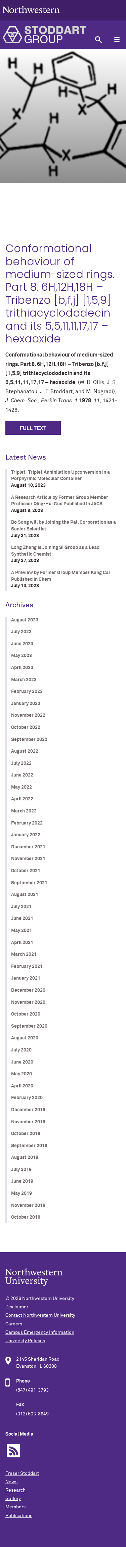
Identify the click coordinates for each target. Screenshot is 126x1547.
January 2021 (25, 978)
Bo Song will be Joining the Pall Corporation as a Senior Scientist (63, 525)
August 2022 (24, 751)
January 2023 (25, 703)
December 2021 (28, 847)
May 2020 (21, 1074)
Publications (18, 1515)
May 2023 (21, 655)
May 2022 (21, 787)
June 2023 (22, 644)
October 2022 (25, 727)
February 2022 (27, 823)
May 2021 (21, 930)
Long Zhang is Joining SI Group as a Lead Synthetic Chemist (55, 551)
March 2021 (24, 954)
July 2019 (21, 1169)
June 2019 (22, 1181)
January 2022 (25, 835)
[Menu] (117, 39)
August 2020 (24, 1038)
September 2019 (29, 1145)
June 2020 (22, 1062)
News (11, 1482)
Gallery (13, 1498)
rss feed (13, 1450)
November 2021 (28, 858)
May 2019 (21, 1193)
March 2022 (24, 811)
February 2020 (27, 1097)
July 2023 (21, 631)
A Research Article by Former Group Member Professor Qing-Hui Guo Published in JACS (59, 501)
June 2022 (22, 775)
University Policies (25, 1341)
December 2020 (28, 990)
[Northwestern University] (31, 17)
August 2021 (24, 894)
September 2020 (29, 1026)
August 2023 (24, 620)
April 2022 (22, 799)
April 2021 (22, 942)
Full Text (33, 428)
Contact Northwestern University (40, 1315)
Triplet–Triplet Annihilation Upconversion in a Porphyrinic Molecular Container (60, 475)
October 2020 (25, 1014)
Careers (13, 1324)
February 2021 (27, 966)
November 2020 (28, 1002)
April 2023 (22, 667)
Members (15, 1507)
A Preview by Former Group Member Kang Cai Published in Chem (60, 576)
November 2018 (28, 1205)
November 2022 (28, 715)
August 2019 (24, 1157)
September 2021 (29, 883)
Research (15, 1490)
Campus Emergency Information (39, 1332)
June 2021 (22, 918)
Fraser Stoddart (22, 1473)
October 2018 (25, 1217)
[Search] (98, 39)
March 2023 (24, 679)
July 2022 (21, 763)
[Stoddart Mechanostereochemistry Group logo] (44, 34)
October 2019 (25, 1133)
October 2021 (25, 871)
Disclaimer (16, 1307)
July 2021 (21, 906)
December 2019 (28, 1110)
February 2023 (27, 691)
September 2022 (29, 739)
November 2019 (28, 1122)
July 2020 (21, 1050)
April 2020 (22, 1086)
